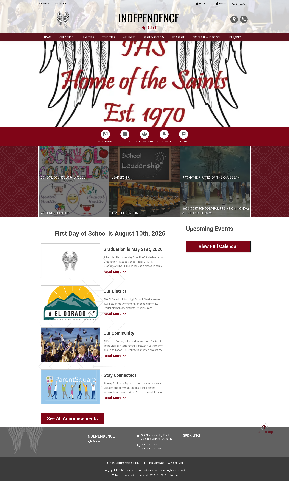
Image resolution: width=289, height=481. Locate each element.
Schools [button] (42, 3)
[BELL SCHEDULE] (164, 134)
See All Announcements (72, 418)
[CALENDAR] (124, 134)
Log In (174, 475)
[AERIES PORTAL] (105, 134)
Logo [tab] (144, 121)
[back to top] (264, 425)
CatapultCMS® (147, 475)
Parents (88, 37)
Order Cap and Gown (206, 37)
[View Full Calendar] (218, 254)
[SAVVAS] (183, 134)
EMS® (162, 475)
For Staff (178, 37)
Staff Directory (153, 37)
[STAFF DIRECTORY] (144, 134)
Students (108, 37)
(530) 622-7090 (149, 444)
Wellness (129, 37)
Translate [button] (58, 3)
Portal (222, 3)
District (203, 3)
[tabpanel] (144, 84)
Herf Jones (235, 37)
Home (47, 37)
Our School (67, 37)
